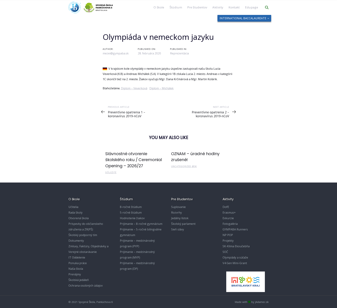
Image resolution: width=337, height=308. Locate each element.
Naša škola (75, 269)
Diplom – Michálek (161, 88)
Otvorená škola (78, 218)
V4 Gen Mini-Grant (235, 263)
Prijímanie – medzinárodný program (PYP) (137, 243)
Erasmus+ (229, 212)
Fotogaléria (230, 224)
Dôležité (111, 172)
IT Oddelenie (76, 257)
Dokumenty (76, 241)
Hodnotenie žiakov (132, 218)
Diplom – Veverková (134, 88)
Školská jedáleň (78, 280)
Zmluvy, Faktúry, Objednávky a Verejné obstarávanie (88, 249)
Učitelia (73, 207)
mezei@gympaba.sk (116, 53)
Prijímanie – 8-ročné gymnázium (141, 224)
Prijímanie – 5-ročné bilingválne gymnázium (140, 232)
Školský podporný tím (82, 235)
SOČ (225, 252)
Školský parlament (183, 224)
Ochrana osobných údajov (85, 285)
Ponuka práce (77, 263)
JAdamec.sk (262, 302)
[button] (267, 8)
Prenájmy (74, 274)
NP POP (228, 235)
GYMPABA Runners (235, 229)
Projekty (228, 241)
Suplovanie (178, 207)
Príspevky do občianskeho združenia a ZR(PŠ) (85, 226)
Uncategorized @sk (184, 166)
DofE (226, 207)
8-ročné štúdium (131, 207)
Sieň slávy (177, 229)
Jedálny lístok (180, 218)
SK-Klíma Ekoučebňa (236, 246)
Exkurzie (228, 218)
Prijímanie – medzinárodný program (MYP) (137, 254)
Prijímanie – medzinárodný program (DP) (137, 266)
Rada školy (75, 212)
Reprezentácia (179, 53)
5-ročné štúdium (131, 212)
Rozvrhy (176, 212)
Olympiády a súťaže (235, 257)
